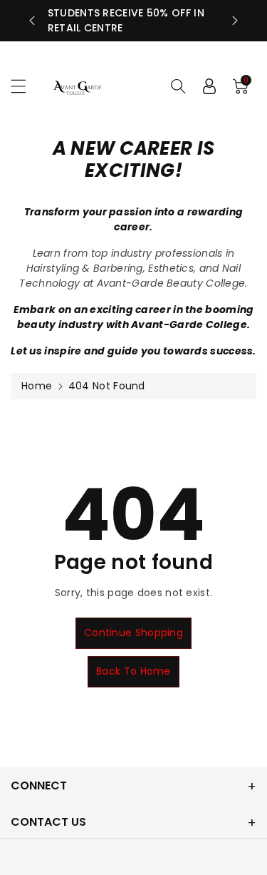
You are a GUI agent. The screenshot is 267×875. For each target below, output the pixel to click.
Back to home (133, 671)
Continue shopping (133, 632)
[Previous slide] (32, 20)
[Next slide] (235, 20)
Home (36, 386)
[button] (25, 86)
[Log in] (209, 86)
